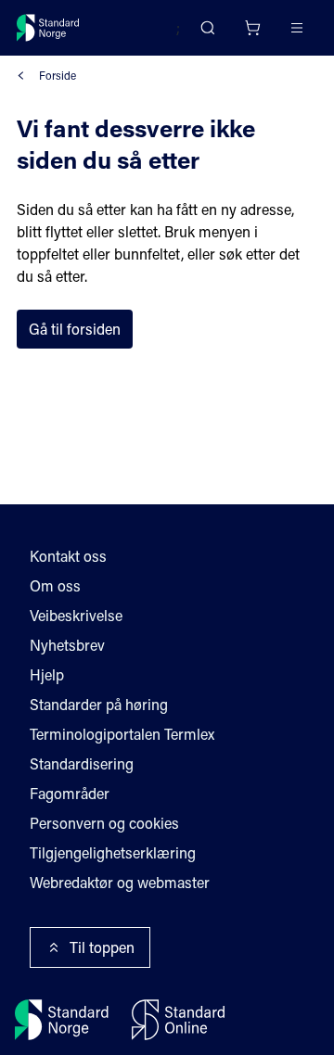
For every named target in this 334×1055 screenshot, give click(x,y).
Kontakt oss (68, 556)
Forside (57, 75)
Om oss (55, 585)
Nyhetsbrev (67, 645)
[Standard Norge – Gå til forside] (48, 28)
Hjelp (47, 674)
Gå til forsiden (75, 328)
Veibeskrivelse (76, 615)
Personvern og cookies (104, 823)
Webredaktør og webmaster (120, 882)
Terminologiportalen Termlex (122, 734)
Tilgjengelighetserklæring (113, 852)
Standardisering (82, 763)
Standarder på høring (99, 704)
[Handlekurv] (252, 27)
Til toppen (102, 947)
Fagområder (69, 793)
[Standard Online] (178, 1020)
